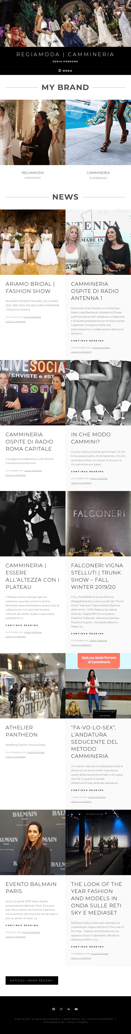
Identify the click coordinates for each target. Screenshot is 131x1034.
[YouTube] (76, 1009)
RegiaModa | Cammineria (65, 54)
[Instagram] (61, 1009)
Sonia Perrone (32, 317)
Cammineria (98, 173)
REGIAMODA (33, 173)
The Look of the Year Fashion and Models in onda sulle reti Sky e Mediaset (96, 898)
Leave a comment (16, 321)
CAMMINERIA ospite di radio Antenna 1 (95, 291)
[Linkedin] (69, 1009)
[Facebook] (54, 1009)
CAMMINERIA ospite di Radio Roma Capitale (30, 441)
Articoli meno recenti (32, 980)
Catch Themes (77, 1022)
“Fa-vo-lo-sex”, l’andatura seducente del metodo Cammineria (94, 741)
